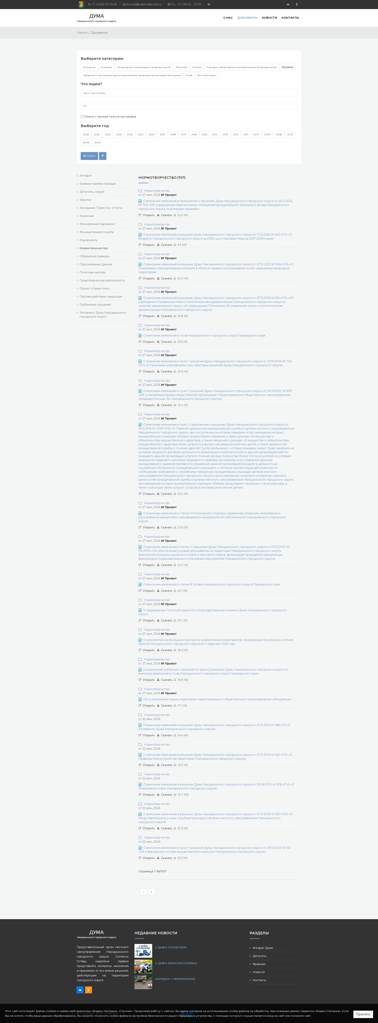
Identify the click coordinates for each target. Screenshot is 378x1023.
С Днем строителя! (171, 947)
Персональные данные (96, 264)
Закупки (85, 200)
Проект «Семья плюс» (95, 288)
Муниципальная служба (97, 232)
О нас (228, 17)
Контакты (290, 17)
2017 (183, 134)
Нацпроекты (88, 240)
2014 (215, 134)
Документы (247, 17)
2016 (194, 134)
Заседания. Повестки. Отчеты (101, 208)
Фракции (259, 964)
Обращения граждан (94, 256)
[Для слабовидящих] (208, 4)
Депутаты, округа (92, 192)
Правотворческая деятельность (102, 280)
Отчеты (197, 67)
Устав (189, 75)
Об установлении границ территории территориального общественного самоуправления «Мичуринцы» (217, 699)
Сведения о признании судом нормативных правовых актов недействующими (132, 75)
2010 (256, 134)
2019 (162, 134)
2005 (97, 142)
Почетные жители (92, 272)
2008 (279, 134)
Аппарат (86, 175)
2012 (235, 134)
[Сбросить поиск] (102, 156)
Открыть (149, 215)
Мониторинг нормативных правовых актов (144, 67)
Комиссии (87, 216)
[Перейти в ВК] (288, 4)
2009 (267, 134)
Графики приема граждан (98, 183)
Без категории (206, 75)
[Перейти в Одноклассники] (296, 4)
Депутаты (259, 956)
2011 (246, 134)
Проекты (287, 67)
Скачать (166, 215)
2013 (225, 134)
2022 (130, 134)
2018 (173, 134)
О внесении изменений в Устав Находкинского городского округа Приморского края (204, 335)
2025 (97, 134)
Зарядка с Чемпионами (175, 979)
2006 (86, 142)
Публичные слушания (95, 304)
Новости (269, 17)
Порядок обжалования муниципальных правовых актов (242, 67)
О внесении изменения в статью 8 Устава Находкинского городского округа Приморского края (211, 584)
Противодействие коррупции (101, 296)
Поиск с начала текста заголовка (110, 116)
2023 (119, 134)
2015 (204, 134)
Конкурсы (89, 67)
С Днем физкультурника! (176, 963)
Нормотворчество (156, 191)
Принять (363, 1014)
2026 (86, 134)
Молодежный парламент (97, 224)
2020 (151, 134)
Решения (181, 67)
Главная (82, 32)
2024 (108, 134)
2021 (140, 134)
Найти (90, 156)
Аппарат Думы (263, 948)
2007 (290, 134)
